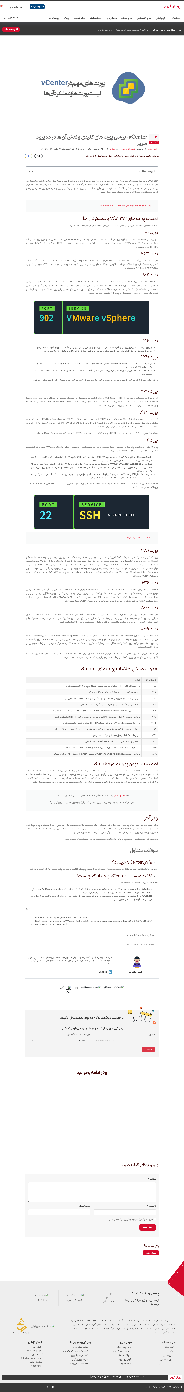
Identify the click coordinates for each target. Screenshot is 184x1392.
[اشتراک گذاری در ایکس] (91, 987)
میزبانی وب (112, 18)
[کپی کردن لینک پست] (62, 987)
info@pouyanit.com (31, 1358)
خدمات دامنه (96, 18)
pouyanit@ (35, 1366)
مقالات (155, 30)
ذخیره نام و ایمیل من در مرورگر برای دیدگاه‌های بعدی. (131, 1219)
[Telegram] (9, 1388)
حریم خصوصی (125, 1363)
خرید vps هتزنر (120, 795)
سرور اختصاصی (144, 18)
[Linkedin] (18, 1387)
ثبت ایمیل (148, 1049)
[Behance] (43, 1387)
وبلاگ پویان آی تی (168, 30)
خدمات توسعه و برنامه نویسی (75, 1351)
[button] (32, 171)
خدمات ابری (175, 18)
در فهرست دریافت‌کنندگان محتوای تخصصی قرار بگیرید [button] (92, 1018)
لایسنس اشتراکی (166, 1363)
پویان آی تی (54, 18)
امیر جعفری (152, 149)
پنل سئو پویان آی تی (79, 1359)
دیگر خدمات (79, 18)
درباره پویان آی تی (124, 1347)
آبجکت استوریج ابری (79, 1347)
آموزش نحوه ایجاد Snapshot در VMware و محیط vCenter (127, 205)
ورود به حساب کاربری (122, 1351)
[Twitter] (28, 1387)
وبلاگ (66, 18)
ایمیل (152, 1034)
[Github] (4, 1387)
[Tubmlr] (48, 1387)
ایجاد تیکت (36, 6)
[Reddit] (38, 1387)
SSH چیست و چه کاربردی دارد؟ (140, 537)
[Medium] (53, 1387)
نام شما (152, 1206)
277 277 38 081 (33, 1351)
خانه (180, 30)
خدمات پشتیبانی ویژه (79, 1355)
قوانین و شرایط (124, 1359)
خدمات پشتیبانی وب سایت (77, 1363)
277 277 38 (10, 18)
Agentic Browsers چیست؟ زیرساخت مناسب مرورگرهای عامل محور (118, 1376)
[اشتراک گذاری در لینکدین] (76, 987)
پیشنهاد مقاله (9, 29)
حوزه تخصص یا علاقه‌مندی (78, 1034)
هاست (171, 1351)
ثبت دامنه (169, 1347)
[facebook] (23, 1387)
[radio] (138, 940)
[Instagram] (14, 1387)
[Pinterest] (33, 1387)
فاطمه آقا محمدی (128, 149)
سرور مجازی (126, 18)
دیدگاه (153, 1179)
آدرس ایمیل (84, 1206)
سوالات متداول (124, 1355)
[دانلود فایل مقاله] (69, 987)
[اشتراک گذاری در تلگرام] (114, 987)
